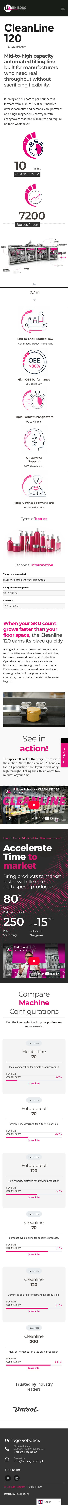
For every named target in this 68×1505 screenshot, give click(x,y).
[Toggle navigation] (54, 8)
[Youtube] (8, 1478)
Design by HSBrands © (16, 1493)
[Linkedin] (17, 1478)
